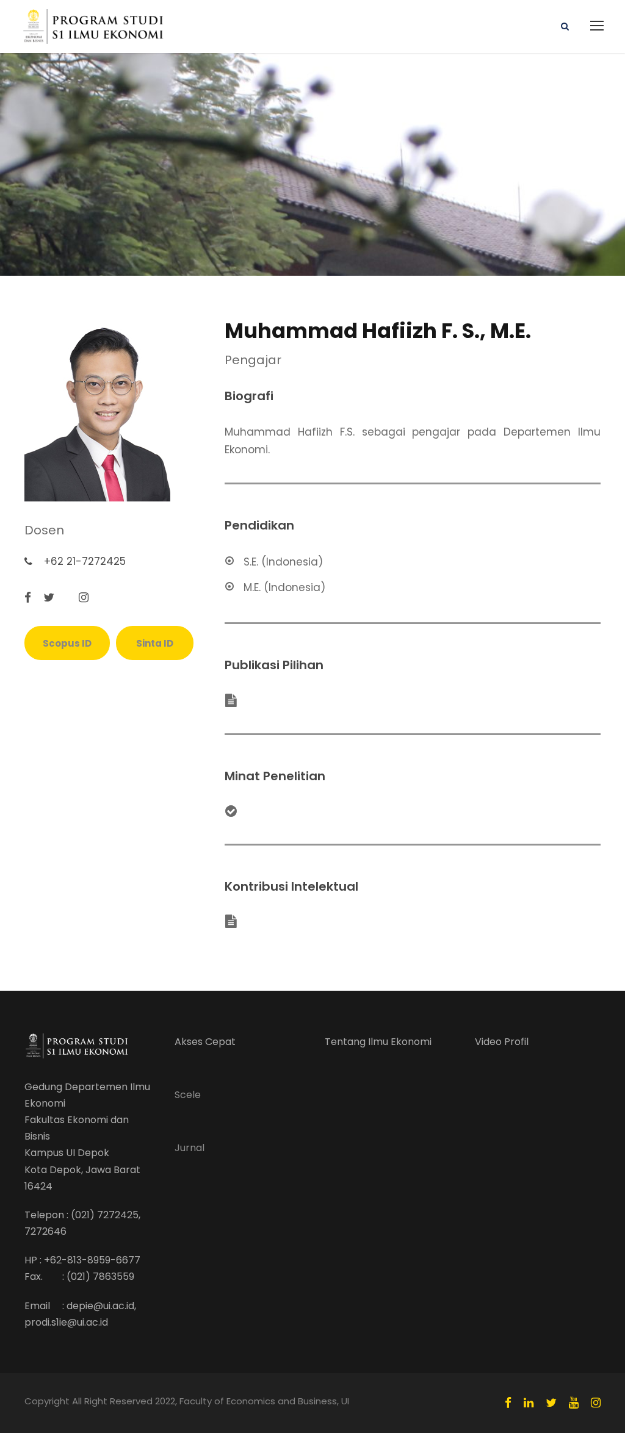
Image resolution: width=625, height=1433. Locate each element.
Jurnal (189, 1148)
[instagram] (84, 598)
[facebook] (27, 598)
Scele (188, 1095)
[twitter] (48, 598)
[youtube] (574, 1403)
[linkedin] (528, 1403)
